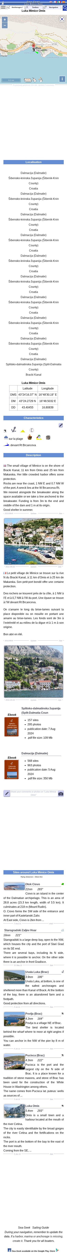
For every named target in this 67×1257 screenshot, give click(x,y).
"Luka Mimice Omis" (33, 793)
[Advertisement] (33, 121)
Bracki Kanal (33, 374)
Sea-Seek (33, 1)
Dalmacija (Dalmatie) (33, 173)
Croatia (33, 188)
